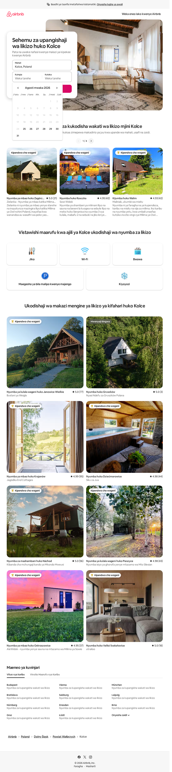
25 (24, 128)
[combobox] (42, 67)
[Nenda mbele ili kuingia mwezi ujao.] (57, 88)
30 (57, 128)
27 (37, 128)
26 (31, 128)
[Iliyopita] (78, 141)
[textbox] (27, 78)
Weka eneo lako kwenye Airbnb (141, 14)
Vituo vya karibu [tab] (16, 674)
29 (50, 128)
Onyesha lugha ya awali (110, 4)
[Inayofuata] (91, 141)
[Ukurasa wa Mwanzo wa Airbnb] (15, 14)
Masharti (91, 766)
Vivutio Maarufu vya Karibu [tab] (45, 674)
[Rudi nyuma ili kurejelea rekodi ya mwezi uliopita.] (18, 88)
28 (44, 128)
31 (18, 135)
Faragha (78, 766)
